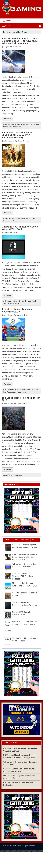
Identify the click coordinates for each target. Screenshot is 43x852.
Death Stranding (10, 389)
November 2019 (28, 389)
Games (7, 124)
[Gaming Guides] (21, 719)
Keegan (6, 47)
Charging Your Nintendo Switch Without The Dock (20, 228)
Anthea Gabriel (8, 141)
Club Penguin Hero (14, 846)
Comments (25, 539)
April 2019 (8, 475)
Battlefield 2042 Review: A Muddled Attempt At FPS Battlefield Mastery (17, 135)
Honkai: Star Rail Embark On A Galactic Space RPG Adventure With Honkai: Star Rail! (20, 41)
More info (7, 119)
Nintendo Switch (18, 301)
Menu (7, 26)
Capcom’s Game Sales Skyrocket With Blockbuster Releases (23, 576)
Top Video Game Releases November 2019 (17, 310)
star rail (32, 124)
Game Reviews (18, 47)
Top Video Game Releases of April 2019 (21, 399)
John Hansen (8, 315)
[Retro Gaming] (21, 510)
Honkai (13, 124)
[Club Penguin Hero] (21, 14)
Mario (19, 389)
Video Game (17, 127)
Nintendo (7, 301)
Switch (14, 232)
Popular (15, 539)
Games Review (22, 218)
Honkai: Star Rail (23, 124)
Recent (6, 539)
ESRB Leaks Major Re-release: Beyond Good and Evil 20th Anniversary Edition (25, 557)
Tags (33, 539)
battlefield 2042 (10, 218)
